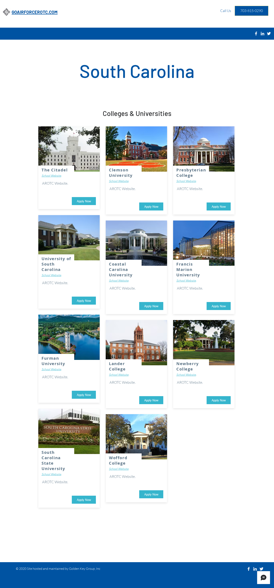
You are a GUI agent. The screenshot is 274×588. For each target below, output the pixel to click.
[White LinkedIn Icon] (262, 33)
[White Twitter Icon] (261, 568)
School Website (51, 175)
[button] (219, 400)
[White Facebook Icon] (256, 33)
